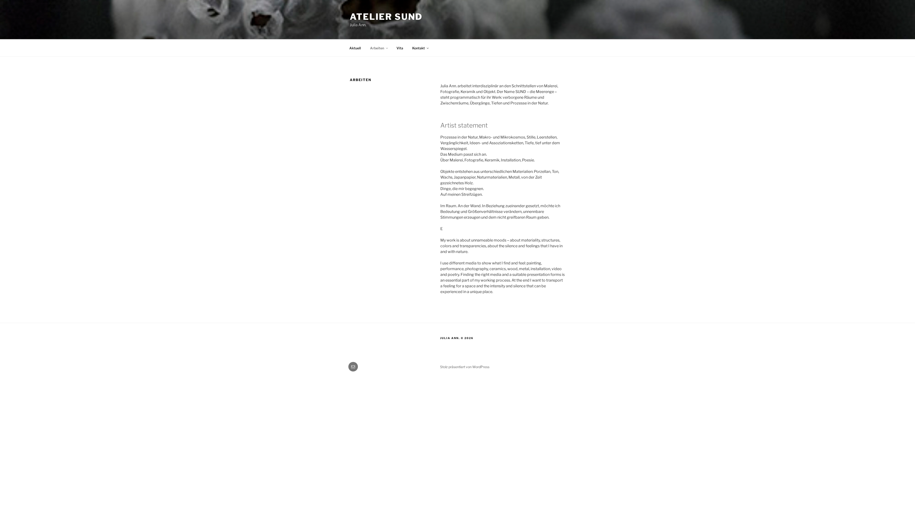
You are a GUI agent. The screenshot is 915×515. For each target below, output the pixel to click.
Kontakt (418, 48)
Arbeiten (377, 48)
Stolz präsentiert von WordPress (464, 367)
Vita (399, 48)
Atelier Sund (386, 16)
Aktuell (355, 48)
